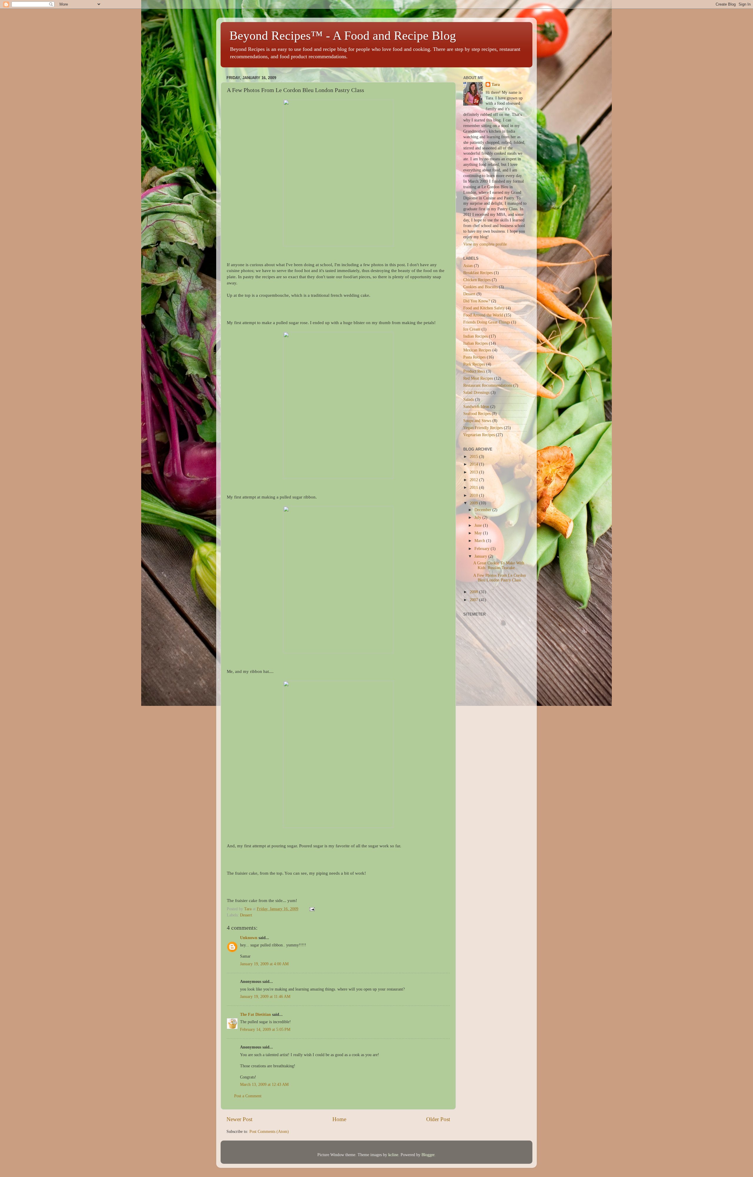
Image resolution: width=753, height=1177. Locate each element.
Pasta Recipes (474, 357)
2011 (474, 487)
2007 (474, 600)
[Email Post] (311, 909)
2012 (474, 480)
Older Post (438, 1119)
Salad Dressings (476, 392)
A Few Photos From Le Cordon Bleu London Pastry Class (499, 577)
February (482, 548)
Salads (468, 399)
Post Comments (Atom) (269, 1131)
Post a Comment (247, 1096)
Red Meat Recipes (478, 378)
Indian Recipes (475, 336)
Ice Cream (471, 329)
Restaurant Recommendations (487, 385)
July (478, 517)
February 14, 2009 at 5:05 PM (265, 1029)
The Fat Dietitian (255, 1014)
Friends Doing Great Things (486, 322)
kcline (393, 1155)
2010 (474, 495)
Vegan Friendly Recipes (483, 428)
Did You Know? (476, 301)
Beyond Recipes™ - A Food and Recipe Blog (342, 35)
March (480, 541)
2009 (474, 503)
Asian (468, 266)
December (483, 510)
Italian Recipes (475, 343)
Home (339, 1119)
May (478, 533)
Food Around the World (483, 315)
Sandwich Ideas (476, 406)
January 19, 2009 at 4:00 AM (264, 964)
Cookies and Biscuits (480, 287)
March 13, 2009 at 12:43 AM (264, 1084)
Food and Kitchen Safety (484, 308)
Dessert (246, 915)
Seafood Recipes (477, 413)
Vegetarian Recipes (479, 435)
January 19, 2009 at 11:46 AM (265, 996)
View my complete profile (485, 244)
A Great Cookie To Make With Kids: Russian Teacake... (498, 565)
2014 (474, 464)
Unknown (248, 938)
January (481, 556)
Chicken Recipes (477, 280)
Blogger (428, 1155)
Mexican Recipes (477, 350)
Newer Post (239, 1119)
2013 (474, 472)
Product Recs (474, 371)
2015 (474, 456)
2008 (474, 592)
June (478, 525)
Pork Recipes (474, 364)
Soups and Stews (477, 421)
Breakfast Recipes (478, 273)
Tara (496, 84)
